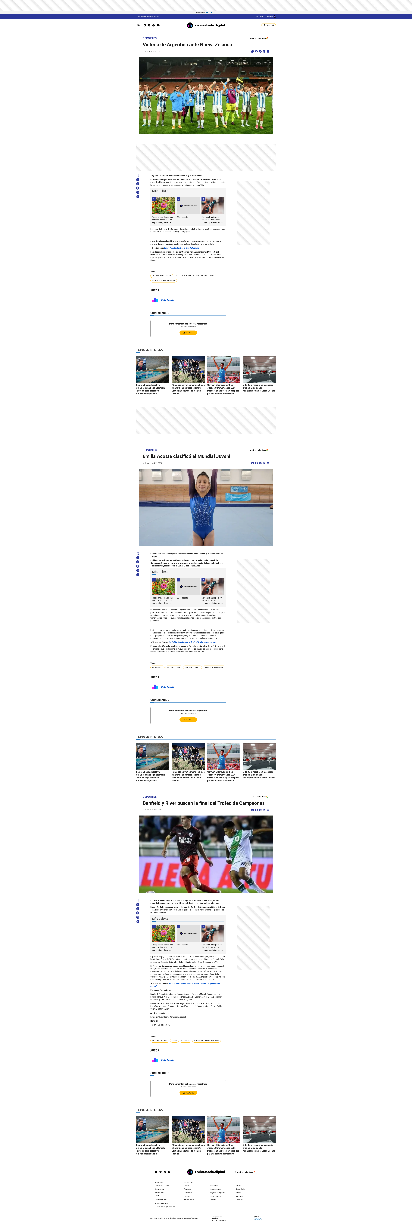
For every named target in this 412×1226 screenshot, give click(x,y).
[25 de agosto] (188, 206)
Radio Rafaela (167, 300)
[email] (264, 51)
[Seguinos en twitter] (160, 1172)
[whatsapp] (252, 51)
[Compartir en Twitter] (260, 51)
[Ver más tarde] (249, 51)
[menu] (138, 25)
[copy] (268, 51)
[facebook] (256, 51)
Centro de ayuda (216, 1216)
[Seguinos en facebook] (169, 1172)
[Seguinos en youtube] (156, 1172)
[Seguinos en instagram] (165, 1172)
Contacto (260, 16)
